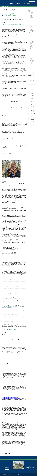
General (18, 17)
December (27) (32, 57)
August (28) (31, 61)
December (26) (32, 33)
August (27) (31, 49)
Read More (33, 123)
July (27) (31, 13)
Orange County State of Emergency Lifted (10, 329)
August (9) (31, 12)
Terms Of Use (14, 474)
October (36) (31, 59)
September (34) (32, 48)
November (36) (32, 58)
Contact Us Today (30, 470)
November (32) (32, 34)
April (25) (31, 28)
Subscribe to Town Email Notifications (7, 464)
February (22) (32, 18)
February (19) (32, 30)
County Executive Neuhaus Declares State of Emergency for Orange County (13, 24)
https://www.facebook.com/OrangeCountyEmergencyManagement (11, 398)
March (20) (31, 29)
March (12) (31, 17)
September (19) (32, 72)
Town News (7, 463)
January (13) (31, 31)
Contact (9, 4)
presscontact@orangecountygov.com (21, 310)
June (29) (31, 63)
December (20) (32, 45)
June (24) (31, 26)
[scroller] (36, 475)
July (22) (31, 62)
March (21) (31, 41)
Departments (18, 3)
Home (8, 3)
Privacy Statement (19, 474)
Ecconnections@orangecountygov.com (7, 276)
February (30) (32, 42)
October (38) (31, 47)
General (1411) (31, 80)
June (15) (31, 14)
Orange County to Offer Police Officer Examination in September (12, 14)
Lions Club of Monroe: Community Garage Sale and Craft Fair (32, 119)
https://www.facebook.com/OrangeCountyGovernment (9, 397)
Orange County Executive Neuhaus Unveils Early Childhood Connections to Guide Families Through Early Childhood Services (13, 257)
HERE (5, 19)
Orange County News (5, 406)
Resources (29, 3)
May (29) (31, 27)
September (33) (32, 60)
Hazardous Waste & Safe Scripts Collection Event (32, 109)
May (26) (31, 15)
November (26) (32, 46)
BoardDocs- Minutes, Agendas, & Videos (7, 466)
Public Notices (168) (31, 82)
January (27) (31, 43)
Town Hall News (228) (31, 85)
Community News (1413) (31, 78)
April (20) (31, 16)
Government (24, 3)
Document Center (7, 467)
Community (12, 3)
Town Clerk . (9, 17)
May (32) (31, 64)
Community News (14, 17)
